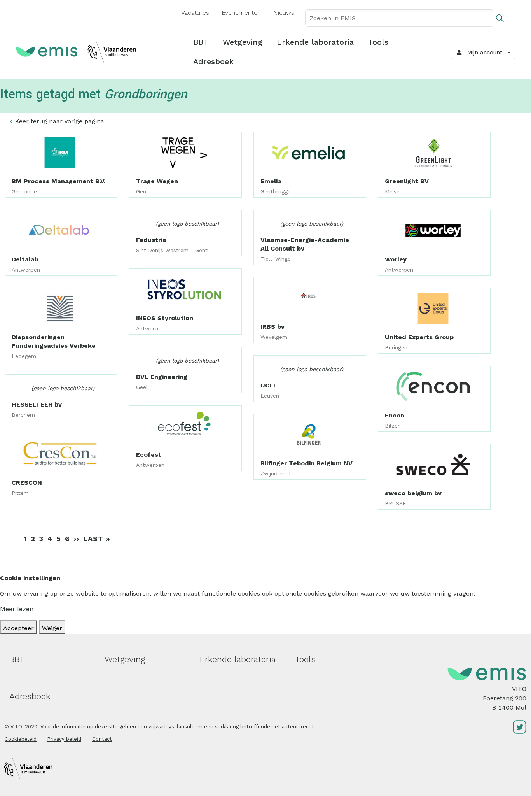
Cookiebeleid (21, 739)
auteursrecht (298, 726)
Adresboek (213, 61)
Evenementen (241, 12)
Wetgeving (242, 42)
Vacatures (195, 12)
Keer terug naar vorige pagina (59, 121)
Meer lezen (16, 609)
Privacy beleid (64, 739)
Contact (102, 739)
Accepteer (18, 628)
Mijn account (482, 52)
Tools (378, 42)
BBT (200, 42)
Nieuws (283, 12)
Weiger (52, 628)
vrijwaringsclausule (171, 726)
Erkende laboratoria (315, 42)
